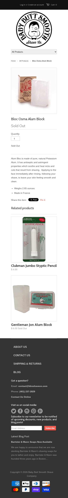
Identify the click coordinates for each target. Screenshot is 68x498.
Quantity (15, 134)
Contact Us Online (21, 397)
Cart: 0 (54, 4)
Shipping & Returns (27, 363)
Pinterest (33, 411)
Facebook (20, 411)
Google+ (40, 411)
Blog (17, 372)
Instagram (26, 411)
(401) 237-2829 (27, 391)
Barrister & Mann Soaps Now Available (31, 442)
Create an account (36, 4)
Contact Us (21, 355)
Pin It (42, 200)
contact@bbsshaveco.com (32, 386)
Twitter (13, 411)
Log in (22, 4)
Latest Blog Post (20, 436)
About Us (20, 347)
